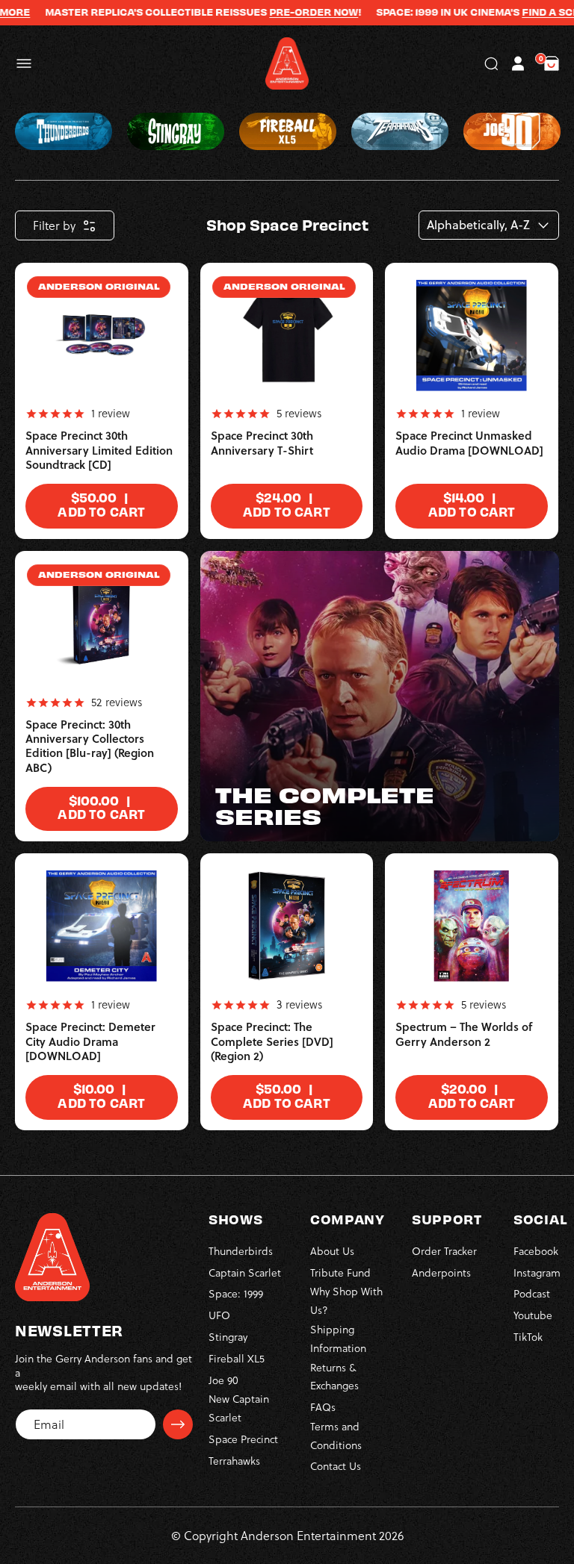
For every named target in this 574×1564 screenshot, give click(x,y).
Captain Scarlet (245, 1272)
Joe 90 (223, 1380)
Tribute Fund (340, 1272)
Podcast (531, 1293)
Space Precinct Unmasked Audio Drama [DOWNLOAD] (469, 443)
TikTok (528, 1337)
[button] (24, 63)
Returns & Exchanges (334, 1377)
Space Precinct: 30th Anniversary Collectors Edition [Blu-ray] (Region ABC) (89, 746)
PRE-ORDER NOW (297, 11)
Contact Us (335, 1466)
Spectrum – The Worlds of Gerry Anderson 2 (463, 1034)
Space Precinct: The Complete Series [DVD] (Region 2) (272, 1041)
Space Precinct (243, 1439)
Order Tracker (444, 1251)
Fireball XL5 (237, 1358)
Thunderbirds (241, 1251)
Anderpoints (441, 1272)
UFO (219, 1315)
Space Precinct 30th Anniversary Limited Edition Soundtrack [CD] (99, 450)
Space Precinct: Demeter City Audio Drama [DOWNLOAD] (90, 1041)
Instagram (537, 1272)
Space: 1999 (236, 1293)
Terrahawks (234, 1461)
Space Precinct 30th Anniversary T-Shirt (262, 443)
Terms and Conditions (336, 1436)
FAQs (323, 1407)
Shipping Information (338, 1339)
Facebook (535, 1251)
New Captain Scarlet (239, 1408)
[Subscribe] (178, 1424)
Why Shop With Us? (346, 1301)
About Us (332, 1251)
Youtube (532, 1315)
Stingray (228, 1337)
